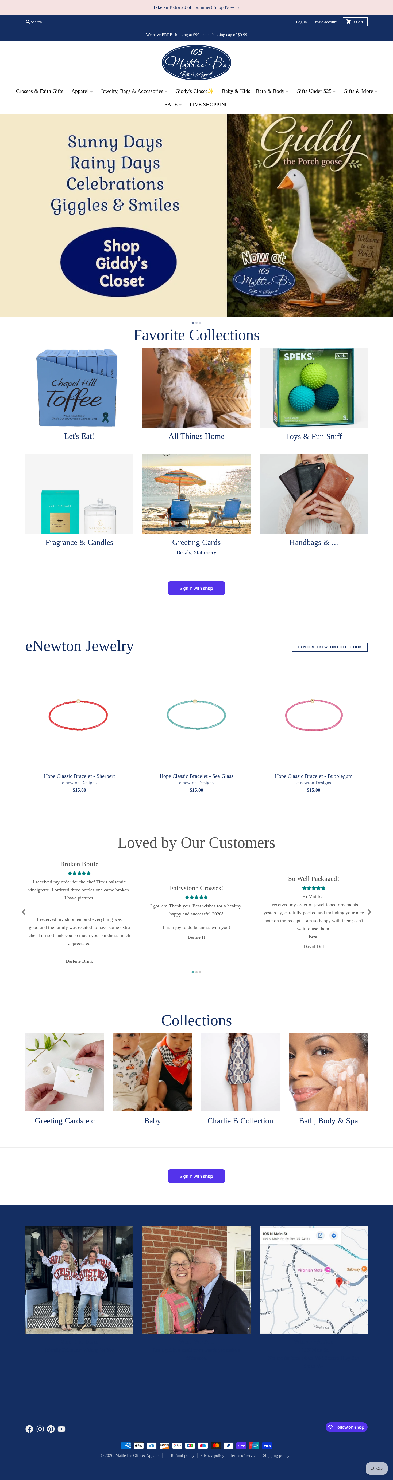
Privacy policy (212, 1456)
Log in (301, 22)
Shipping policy (276, 1456)
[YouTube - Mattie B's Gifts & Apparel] (61, 1430)
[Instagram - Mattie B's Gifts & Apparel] (40, 1430)
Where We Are (313, 1341)
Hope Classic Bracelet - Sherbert (79, 776)
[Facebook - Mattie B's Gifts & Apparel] (29, 1430)
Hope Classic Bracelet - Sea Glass (196, 776)
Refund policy (183, 1456)
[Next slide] (369, 912)
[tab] (193, 323)
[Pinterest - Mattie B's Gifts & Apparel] (51, 1430)
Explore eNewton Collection (330, 648)
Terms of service (243, 1456)
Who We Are (196, 1341)
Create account (325, 22)
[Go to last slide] (24, 912)
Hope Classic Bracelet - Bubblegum (314, 776)
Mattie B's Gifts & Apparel (137, 1456)
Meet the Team (79, 1341)
